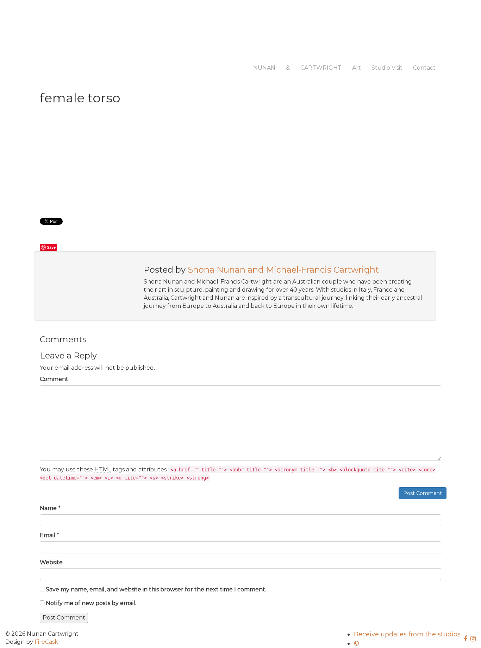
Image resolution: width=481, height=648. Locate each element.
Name (48, 508)
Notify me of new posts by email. (91, 603)
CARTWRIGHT (321, 67)
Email (47, 535)
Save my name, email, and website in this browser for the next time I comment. (156, 589)
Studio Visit (386, 67)
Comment (54, 379)
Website (51, 562)
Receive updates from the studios (407, 634)
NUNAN (264, 67)
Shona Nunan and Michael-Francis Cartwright (283, 270)
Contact (424, 67)
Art (356, 67)
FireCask (46, 642)
